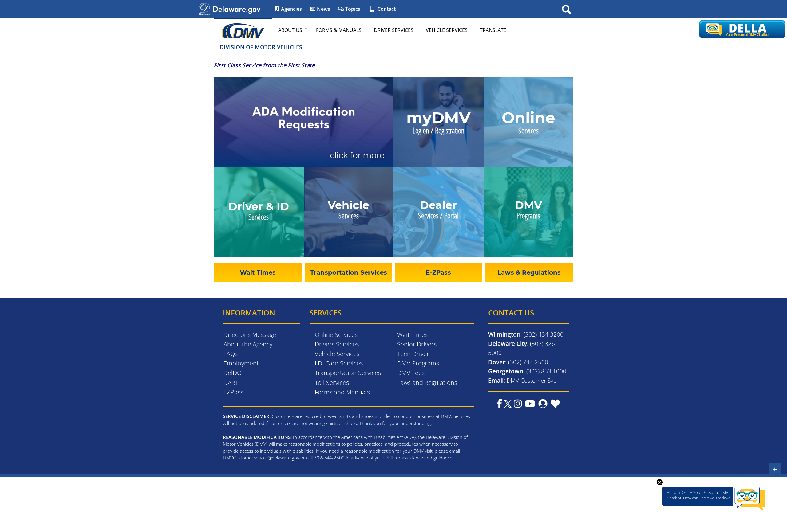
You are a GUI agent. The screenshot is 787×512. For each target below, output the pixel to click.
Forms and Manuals (342, 392)
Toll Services (332, 382)
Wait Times (412, 334)
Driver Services (393, 30)
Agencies (291, 9)
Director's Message (249, 334)
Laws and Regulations (427, 382)
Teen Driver (413, 354)
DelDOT (234, 373)
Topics (352, 9)
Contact (386, 9)
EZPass (233, 392)
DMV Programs (418, 363)
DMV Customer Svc (531, 380)
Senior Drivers (417, 344)
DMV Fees (411, 373)
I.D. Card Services (339, 363)
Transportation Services (348, 373)
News (323, 9)
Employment (241, 363)
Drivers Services (337, 344)
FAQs (230, 354)
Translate (493, 30)
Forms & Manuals (339, 30)
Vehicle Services (447, 30)
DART (230, 382)
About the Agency (247, 344)
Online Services (336, 334)
